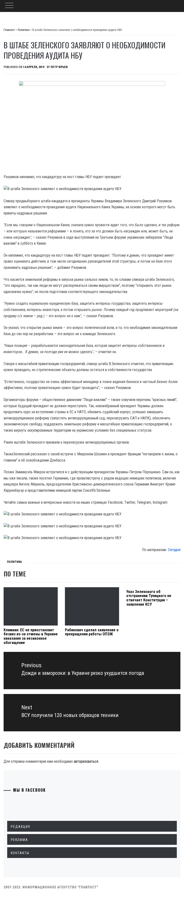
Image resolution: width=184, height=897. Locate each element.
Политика (14, 562)
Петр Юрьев (59, 67)
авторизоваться (86, 761)
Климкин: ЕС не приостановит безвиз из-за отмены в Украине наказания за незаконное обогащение (31, 636)
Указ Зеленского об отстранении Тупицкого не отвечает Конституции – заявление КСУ (148, 598)
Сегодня (174, 549)
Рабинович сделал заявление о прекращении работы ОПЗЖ (92, 632)
